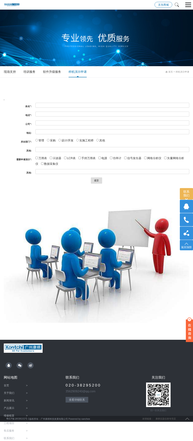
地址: (29, 133)
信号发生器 (134, 158)
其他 (102, 140)
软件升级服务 (52, 71)
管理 (41, 140)
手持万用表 (88, 158)
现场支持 (10, 71)
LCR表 (71, 158)
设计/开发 (67, 140)
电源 (104, 158)
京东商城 (163, 4)
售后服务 (16, 430)
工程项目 (16, 423)
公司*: (28, 124)
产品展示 (16, 408)
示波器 (57, 158)
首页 (170, 72)
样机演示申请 (78, 71)
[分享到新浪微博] (31, 365)
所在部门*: (26, 141)
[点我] (188, 5)
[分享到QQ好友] (9, 365)
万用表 (42, 158)
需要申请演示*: (24, 159)
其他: (29, 150)
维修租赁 (16, 415)
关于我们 (16, 392)
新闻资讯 (16, 400)
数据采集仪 (51, 163)
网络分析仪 (154, 158)
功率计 (117, 158)
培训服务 (29, 71)
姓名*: (28, 106)
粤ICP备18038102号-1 (17, 418)
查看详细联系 (77, 399)
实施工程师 (86, 140)
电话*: (28, 115)
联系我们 (16, 438)
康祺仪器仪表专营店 (165, 418)
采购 (53, 140)
